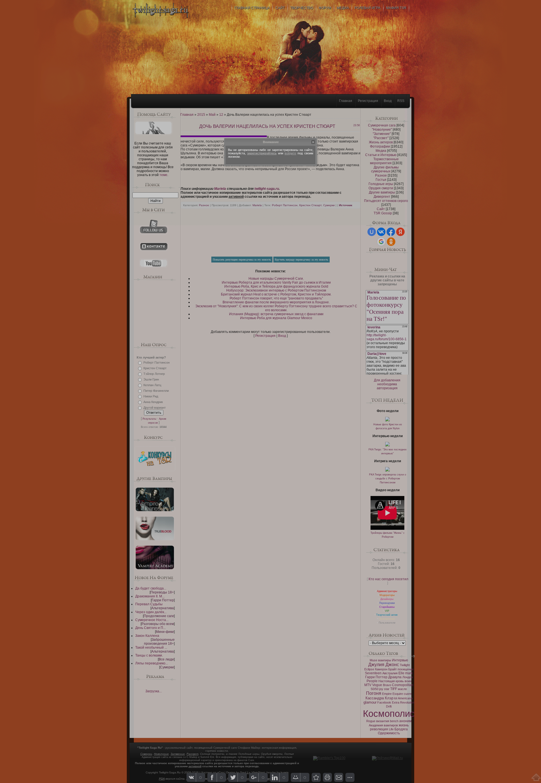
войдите (290, 153)
